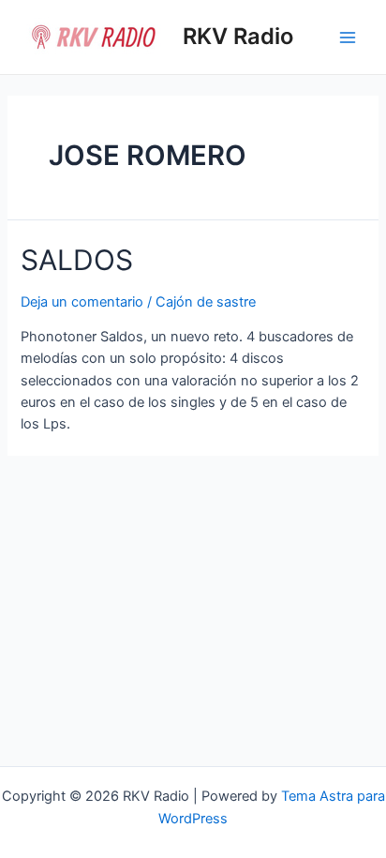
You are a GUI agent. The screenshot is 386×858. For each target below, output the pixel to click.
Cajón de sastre (206, 302)
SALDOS (77, 260)
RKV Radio (238, 36)
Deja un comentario (82, 302)
